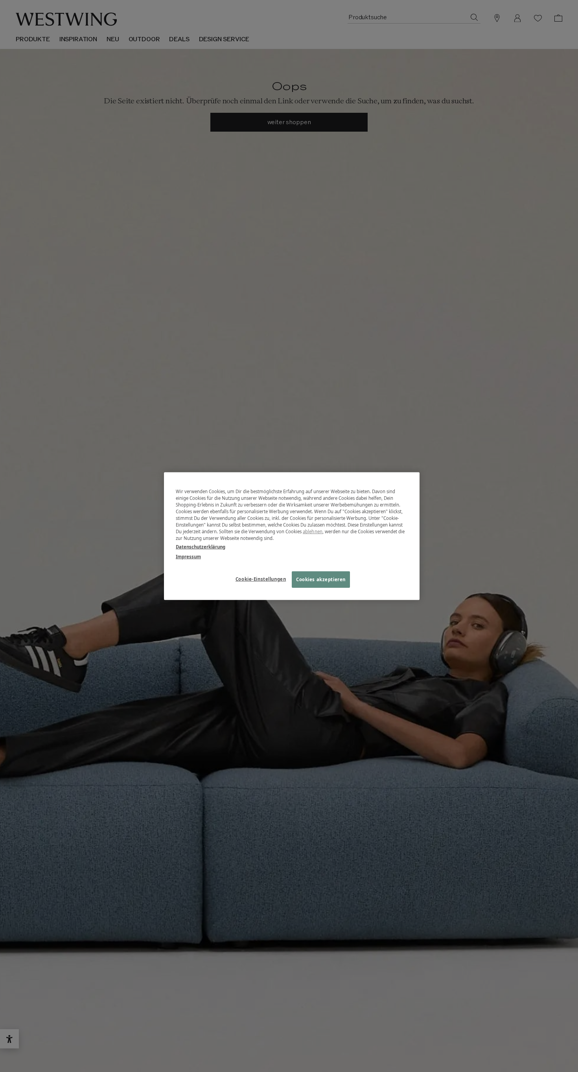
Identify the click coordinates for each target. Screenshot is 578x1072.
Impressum (188, 556)
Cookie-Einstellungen (261, 579)
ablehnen (312, 531)
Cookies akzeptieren (321, 579)
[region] (292, 536)
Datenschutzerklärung (200, 546)
